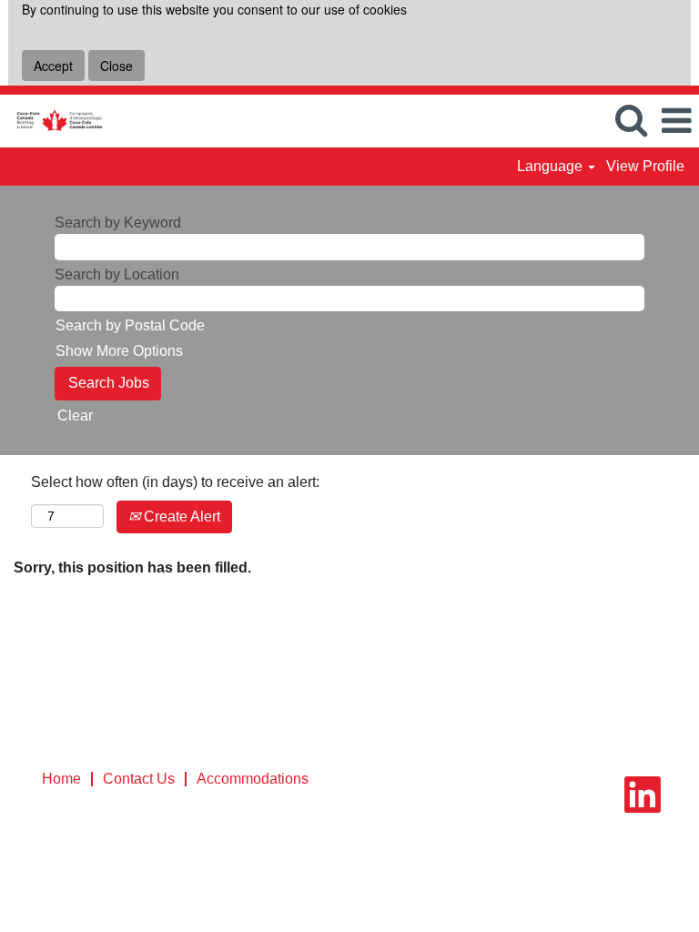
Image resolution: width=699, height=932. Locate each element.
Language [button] (551, 166)
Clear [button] (75, 415)
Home (61, 778)
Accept (53, 65)
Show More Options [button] (119, 351)
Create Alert (180, 516)
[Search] (630, 120)
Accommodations (253, 778)
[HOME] (52, 119)
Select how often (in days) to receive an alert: (175, 482)
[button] (676, 121)
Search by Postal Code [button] (130, 325)
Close (116, 65)
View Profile (645, 166)
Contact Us (139, 778)
